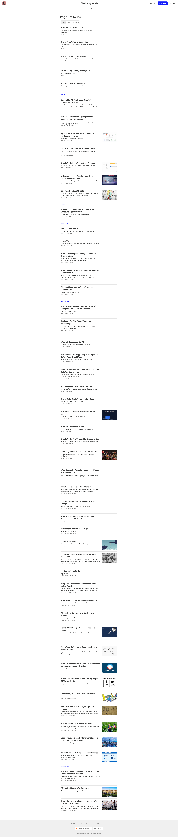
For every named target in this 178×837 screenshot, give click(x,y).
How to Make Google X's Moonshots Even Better (78, 629)
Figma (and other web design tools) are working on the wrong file (77, 135)
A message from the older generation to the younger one (79, 389)
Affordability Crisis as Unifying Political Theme (77, 614)
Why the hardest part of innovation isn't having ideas (78, 231)
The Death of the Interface (69, 311)
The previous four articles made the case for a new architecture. (77, 31)
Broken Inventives (68, 541)
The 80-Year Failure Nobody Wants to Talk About (76, 603)
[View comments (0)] (74, 36)
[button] (80, 9)
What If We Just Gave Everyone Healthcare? (79, 600)
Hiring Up (65, 241)
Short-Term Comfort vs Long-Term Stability (74, 544)
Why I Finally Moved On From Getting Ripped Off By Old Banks (79, 680)
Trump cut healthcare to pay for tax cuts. (74, 416)
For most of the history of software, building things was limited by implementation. (78, 123)
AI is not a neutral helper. (69, 531)
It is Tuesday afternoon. (68, 73)
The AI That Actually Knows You (74, 42)
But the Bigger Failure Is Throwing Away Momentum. (78, 165)
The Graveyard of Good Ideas (73, 56)
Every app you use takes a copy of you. (73, 86)
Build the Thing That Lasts (72, 27)
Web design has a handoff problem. (72, 138)
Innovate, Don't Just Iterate (72, 191)
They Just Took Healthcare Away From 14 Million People (78, 584)
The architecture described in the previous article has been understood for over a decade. (79, 60)
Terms (94, 824)
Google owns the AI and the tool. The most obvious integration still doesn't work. (77, 375)
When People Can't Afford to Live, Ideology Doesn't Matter (79, 618)
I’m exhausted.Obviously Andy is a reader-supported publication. (77, 455)
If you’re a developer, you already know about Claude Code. (80, 441)
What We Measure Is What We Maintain (77, 516)
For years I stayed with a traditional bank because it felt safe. (80, 684)
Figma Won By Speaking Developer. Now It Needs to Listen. (79, 648)
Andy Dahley (69, 109)
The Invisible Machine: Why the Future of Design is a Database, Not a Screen (78, 307)
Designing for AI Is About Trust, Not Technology (76, 322)
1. (61, 696)
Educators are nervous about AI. (71, 292)
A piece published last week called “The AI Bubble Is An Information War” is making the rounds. (78, 259)
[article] (89, 32)
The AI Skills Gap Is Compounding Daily (77, 399)
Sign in (172, 3)
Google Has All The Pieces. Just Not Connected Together (76, 101)
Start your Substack (84, 828)
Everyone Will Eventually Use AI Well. (73, 401)
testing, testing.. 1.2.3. (70, 571)
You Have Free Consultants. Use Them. (77, 386)
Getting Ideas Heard (69, 228)
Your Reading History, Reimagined (75, 71)
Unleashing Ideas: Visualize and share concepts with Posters (77, 177)
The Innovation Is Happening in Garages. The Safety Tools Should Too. (80, 356)
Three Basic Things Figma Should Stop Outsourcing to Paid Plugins (77, 210)
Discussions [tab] (75, 22)
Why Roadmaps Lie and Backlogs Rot (76, 487)
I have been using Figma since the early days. (75, 214)
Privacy (88, 824)
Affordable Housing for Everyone (75, 788)
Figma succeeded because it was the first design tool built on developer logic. (80, 653)
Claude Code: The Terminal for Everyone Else (80, 439)
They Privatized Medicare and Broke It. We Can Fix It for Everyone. (79, 802)
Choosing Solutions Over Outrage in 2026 (79, 451)
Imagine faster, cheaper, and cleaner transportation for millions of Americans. (78, 756)
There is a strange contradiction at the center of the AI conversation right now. (78, 152)
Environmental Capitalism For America (77, 723)
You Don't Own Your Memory (73, 83)
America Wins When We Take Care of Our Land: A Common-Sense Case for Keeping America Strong (80, 727)
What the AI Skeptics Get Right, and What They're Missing (78, 254)
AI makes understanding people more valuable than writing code (77, 118)
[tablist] (70, 22)
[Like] (62, 36)
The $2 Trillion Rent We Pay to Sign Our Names (77, 708)
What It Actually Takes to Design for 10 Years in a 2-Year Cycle (80, 471)
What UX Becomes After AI (72, 342)
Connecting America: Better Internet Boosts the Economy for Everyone (79, 739)
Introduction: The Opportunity (70, 743)
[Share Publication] (155, 3)
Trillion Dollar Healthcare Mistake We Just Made (78, 412)
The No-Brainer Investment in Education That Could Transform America (80, 772)
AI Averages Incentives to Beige (74, 529)
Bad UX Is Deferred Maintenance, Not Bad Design (78, 502)
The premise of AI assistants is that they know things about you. (79, 45)
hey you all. (64, 574)
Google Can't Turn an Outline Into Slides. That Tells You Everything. (80, 371)
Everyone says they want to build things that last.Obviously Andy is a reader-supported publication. (79, 476)
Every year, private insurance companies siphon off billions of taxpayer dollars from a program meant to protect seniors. (80, 807)
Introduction (65, 669)
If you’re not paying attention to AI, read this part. (77, 360)
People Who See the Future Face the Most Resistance (78, 555)
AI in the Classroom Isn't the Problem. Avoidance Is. (77, 288)
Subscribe (162, 3)
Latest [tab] (64, 22)
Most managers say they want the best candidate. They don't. (80, 243)
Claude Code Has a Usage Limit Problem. (78, 163)
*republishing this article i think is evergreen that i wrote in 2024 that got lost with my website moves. (79, 194)
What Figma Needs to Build (72, 426)
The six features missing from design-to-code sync (77, 429)
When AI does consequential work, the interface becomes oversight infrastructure (79, 327)
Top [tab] (69, 22)
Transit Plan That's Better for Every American (80, 753)
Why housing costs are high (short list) (73, 791)
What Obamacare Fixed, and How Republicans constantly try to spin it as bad (80, 665)
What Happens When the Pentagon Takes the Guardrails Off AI (80, 271)
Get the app (98, 828)
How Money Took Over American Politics (78, 694)
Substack (80, 833)
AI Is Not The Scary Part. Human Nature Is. (78, 148)
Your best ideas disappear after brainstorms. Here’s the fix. (79, 181)
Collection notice (102, 824)
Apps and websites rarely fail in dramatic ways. (76, 506)
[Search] (151, 3)
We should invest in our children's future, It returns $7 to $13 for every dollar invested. (80, 777)
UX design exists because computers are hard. (75, 345)
